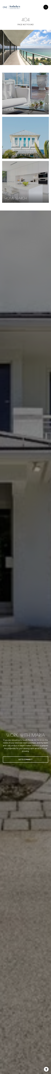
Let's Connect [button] (25, 759)
